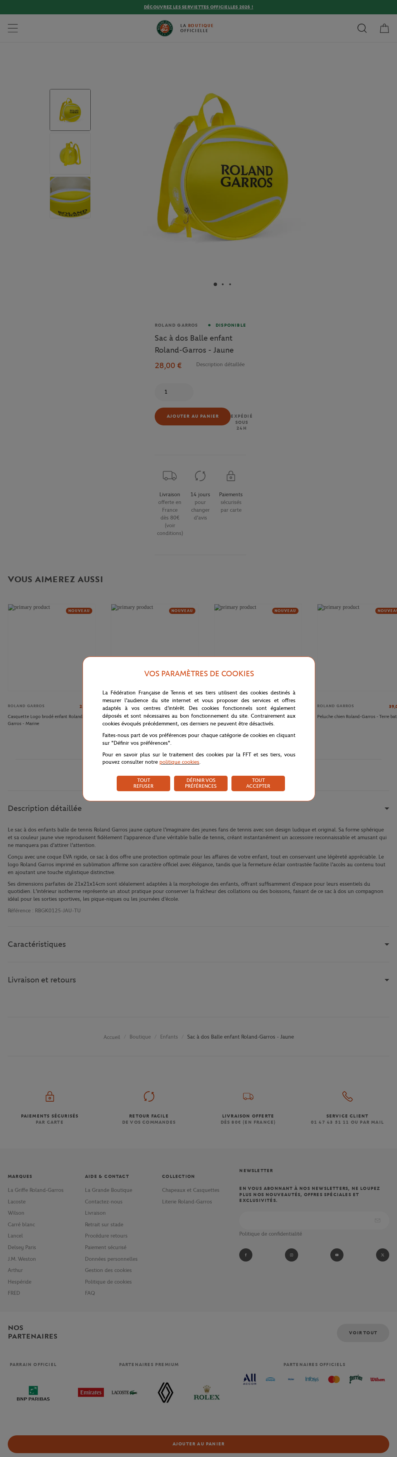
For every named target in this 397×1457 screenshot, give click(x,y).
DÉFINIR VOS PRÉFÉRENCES (201, 783)
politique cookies (179, 762)
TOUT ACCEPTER (258, 783)
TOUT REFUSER (143, 783)
